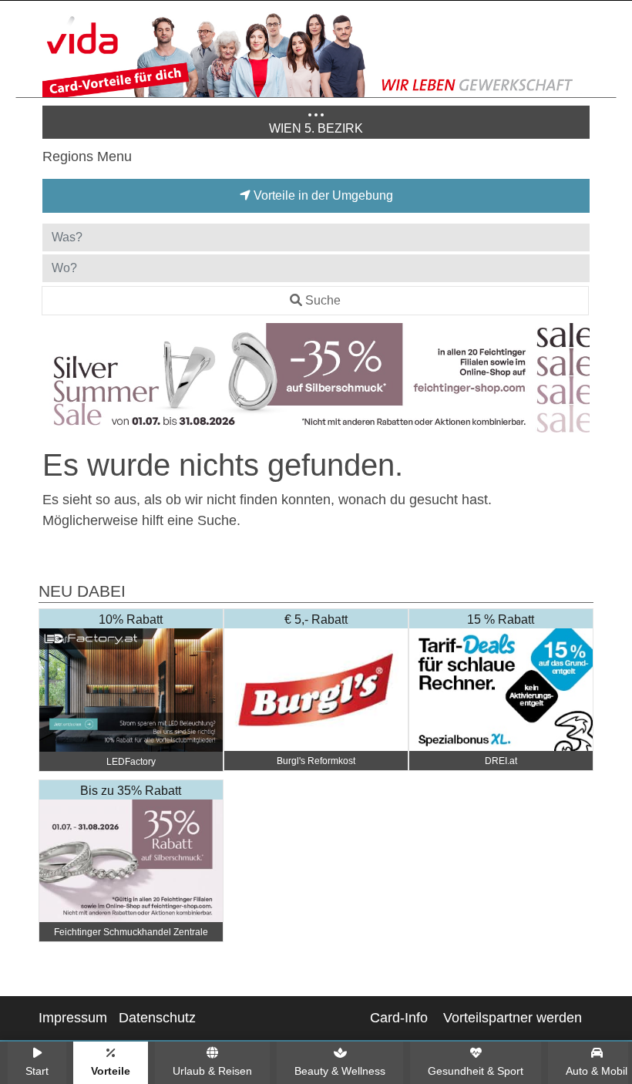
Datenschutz (157, 1017)
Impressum (73, 1017)
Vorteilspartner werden (512, 1017)
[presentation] (57, 381)
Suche (323, 300)
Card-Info (399, 1017)
